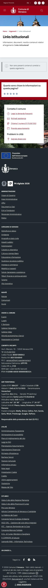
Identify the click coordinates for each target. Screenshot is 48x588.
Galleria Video (6, 331)
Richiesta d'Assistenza (10, 453)
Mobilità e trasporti (8, 268)
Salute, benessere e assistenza (13, 272)
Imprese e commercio (9, 264)
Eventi (3, 316)
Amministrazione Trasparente (12, 430)
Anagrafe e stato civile (10, 238)
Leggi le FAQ (6, 442)
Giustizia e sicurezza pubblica (12, 261)
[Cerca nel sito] (42, 10)
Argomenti (12, 31)
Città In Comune (28, 572)
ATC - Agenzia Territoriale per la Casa (15, 526)
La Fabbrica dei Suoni (9, 515)
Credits (4, 476)
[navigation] (4, 10)
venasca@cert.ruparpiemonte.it (18, 360)
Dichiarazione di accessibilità (12, 434)
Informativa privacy (8, 464)
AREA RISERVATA (24, 584)
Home (5, 31)
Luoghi (4, 320)
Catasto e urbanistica (9, 249)
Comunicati (5, 300)
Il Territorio (5, 324)
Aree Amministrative (9, 199)
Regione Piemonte (8, 3)
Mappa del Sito (7, 487)
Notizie (4, 296)
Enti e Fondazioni (8, 210)
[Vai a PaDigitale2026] (15, 183)
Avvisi (3, 304)
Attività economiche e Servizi (12, 335)
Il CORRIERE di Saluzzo (10, 537)
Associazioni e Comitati (10, 339)
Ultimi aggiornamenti (9, 479)
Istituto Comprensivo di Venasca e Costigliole (18, 511)
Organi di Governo (8, 195)
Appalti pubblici (7, 242)
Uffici (3, 202)
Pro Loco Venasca (8, 507)
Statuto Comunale (8, 460)
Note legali (5, 468)
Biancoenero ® (17, 579)
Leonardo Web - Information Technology (17, 541)
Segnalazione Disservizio (10, 449)
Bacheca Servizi (7, 457)
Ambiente (5, 234)
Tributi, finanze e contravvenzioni (14, 276)
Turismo (4, 279)
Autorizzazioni (6, 245)
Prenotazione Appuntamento (12, 445)
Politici (3, 218)
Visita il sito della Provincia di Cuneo (15, 503)
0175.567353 (9, 351)
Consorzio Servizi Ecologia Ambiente (15, 519)
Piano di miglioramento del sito (13, 438)
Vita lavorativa (7, 283)
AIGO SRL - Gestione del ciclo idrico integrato (18, 522)
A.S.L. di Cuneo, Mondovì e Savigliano (15, 534)
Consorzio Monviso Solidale (11, 530)
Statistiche (5, 483)
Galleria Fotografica (8, 328)
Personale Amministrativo (11, 214)
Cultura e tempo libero (10, 253)
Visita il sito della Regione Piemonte (15, 500)
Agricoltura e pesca (8, 230)
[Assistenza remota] (36, 572)
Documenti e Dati (8, 206)
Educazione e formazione (11, 257)
